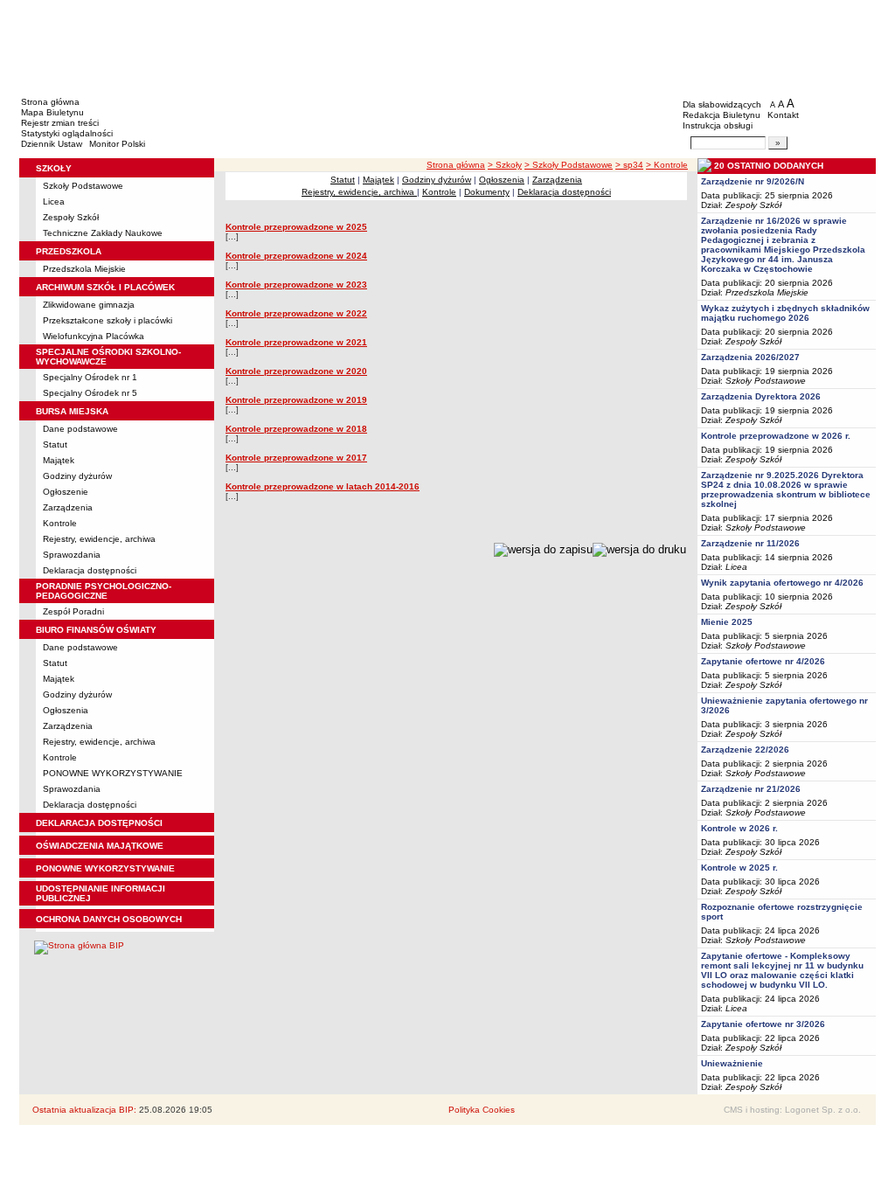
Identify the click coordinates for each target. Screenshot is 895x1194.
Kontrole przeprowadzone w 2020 (296, 371)
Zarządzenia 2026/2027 (750, 357)
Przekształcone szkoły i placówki (107, 320)
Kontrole (60, 523)
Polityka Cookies (481, 1109)
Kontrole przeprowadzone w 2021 (296, 342)
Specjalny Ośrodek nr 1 (90, 377)
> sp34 (629, 165)
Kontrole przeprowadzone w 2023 (296, 284)
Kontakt (783, 115)
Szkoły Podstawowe (83, 186)
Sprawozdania (72, 554)
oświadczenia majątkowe (99, 845)
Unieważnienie (732, 1063)
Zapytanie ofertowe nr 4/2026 (763, 661)
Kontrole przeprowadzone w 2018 (296, 429)
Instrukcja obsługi (718, 125)
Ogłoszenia (65, 710)
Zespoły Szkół (71, 217)
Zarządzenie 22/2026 (745, 749)
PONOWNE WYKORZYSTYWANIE (113, 773)
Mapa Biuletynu (52, 112)
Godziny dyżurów (77, 476)
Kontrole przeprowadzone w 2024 (296, 255)
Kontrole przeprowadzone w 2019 (296, 400)
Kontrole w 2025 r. (739, 867)
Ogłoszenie (65, 491)
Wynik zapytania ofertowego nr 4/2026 (782, 582)
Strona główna (50, 102)
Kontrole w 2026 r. (739, 828)
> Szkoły (505, 165)
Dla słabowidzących (722, 104)
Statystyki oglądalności (67, 133)
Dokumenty (487, 192)
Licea (54, 201)
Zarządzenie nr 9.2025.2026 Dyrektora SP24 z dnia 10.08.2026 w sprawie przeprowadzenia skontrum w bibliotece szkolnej (786, 489)
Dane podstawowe (80, 429)
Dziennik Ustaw (51, 144)
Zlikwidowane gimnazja (89, 304)
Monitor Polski (117, 144)
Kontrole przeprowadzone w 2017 (296, 457)
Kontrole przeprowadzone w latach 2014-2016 (322, 486)
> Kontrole (667, 165)
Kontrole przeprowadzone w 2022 (296, 313)
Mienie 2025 (727, 622)
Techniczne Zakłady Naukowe (103, 233)
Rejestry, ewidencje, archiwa (99, 539)
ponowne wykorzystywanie (105, 868)
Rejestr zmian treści (60, 123)
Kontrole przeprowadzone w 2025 (296, 227)
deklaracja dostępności (99, 823)
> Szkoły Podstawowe (568, 165)
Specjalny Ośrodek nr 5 (90, 393)
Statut (55, 444)
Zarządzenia (68, 507)
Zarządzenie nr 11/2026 (750, 543)
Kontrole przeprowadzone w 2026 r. (775, 436)
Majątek (58, 460)
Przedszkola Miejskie (84, 269)
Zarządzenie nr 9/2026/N (752, 181)
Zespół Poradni (73, 611)
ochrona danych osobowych (109, 919)
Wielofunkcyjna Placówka (93, 336)
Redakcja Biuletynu (721, 115)
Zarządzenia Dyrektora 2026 (761, 396)
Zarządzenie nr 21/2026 (751, 789)
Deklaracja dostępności (89, 570)
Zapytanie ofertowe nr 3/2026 (763, 1024)
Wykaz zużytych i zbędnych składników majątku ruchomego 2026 (785, 313)
